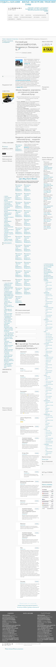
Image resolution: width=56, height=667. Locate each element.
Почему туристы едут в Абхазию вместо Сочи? (9, 306)
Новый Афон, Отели (49, 415)
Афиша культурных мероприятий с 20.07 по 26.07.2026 (8, 351)
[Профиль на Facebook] (12, 9)
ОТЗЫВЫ (16, 17)
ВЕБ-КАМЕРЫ (36, 17)
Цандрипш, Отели (49, 294)
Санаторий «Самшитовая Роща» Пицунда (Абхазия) (8, 355)
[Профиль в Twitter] (10, 9)
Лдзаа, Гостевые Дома (49, 381)
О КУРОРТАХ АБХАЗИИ (48, 264)
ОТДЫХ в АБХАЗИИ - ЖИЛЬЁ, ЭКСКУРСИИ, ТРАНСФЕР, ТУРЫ (28, 3)
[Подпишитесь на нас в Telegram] (13, 8)
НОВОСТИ (16, 15)
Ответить (37, 351)
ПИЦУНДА (46, 355)
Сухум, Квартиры (48, 439)
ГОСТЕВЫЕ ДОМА (24, 52)
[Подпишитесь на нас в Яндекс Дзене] (14, 8)
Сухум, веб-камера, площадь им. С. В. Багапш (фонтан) (8, 284)
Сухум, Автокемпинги (49, 442)
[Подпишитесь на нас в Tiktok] (9, 9)
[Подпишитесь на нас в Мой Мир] (16, 8)
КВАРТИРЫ (5, 626)
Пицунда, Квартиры (49, 370)
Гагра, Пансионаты (49, 336)
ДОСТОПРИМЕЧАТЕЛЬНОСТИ (39, 15)
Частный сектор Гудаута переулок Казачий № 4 (27, 605)
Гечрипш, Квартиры (49, 288)
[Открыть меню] (47, 13)
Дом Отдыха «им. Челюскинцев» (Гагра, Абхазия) (48, 185)
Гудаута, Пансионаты (49, 388)
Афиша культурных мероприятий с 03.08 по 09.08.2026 (8, 330)
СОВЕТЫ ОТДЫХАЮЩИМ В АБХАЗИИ (7, 221)
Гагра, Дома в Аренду (49, 342)
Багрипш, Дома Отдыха (49, 307)
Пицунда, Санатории (49, 358)
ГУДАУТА (46, 385)
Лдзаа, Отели (48, 376)
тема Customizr (30, 645)
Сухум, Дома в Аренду (49, 441)
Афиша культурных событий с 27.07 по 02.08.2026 (8, 347)
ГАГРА (45, 331)
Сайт (16, 336)
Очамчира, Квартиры (49, 451)
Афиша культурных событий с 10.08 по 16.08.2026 (8, 298)
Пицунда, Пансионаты (49, 357)
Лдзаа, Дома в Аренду (49, 384)
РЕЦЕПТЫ (19, 19)
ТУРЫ (22, 15)
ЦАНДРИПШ (29, 52)
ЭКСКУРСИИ (28, 15)
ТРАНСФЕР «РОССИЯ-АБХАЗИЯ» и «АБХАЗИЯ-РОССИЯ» (9, 234)
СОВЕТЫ (10, 17)
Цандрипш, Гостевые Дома (12, 39)
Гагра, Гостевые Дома (49, 339)
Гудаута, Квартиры (49, 396)
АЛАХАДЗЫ (46, 343)
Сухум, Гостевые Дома (49, 438)
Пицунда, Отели (48, 360)
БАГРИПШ (46, 306)
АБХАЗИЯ (10, 15)
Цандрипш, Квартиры (49, 301)
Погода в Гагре (45, 459)
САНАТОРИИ (16, 635)
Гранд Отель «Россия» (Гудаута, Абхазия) (8, 302)
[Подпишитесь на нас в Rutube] (20, 8)
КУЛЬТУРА (44, 17)
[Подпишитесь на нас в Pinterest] (21, 8)
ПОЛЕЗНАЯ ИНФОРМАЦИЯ (26, 17)
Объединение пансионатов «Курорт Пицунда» (48, 177)
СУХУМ (45, 429)
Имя (16, 327)
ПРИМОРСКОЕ (47, 400)
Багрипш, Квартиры (49, 315)
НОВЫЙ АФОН (47, 414)
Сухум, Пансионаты (49, 433)
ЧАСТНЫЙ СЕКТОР (12, 639)
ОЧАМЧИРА (4, 631)
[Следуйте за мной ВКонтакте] (9, 8)
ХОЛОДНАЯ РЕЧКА (6, 638)
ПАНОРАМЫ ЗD (11, 19)
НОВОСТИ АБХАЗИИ (8, 201)
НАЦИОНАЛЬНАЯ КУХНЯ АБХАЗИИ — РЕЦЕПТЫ (8, 214)
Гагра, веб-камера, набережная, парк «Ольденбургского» (8, 315)
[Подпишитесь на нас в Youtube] (18, 8)
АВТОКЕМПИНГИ (12, 615)
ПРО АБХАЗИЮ (7, 203)
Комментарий (18, 314)
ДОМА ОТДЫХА (10, 622)
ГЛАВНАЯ (6, 196)
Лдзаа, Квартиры (48, 382)
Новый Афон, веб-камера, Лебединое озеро (8, 311)
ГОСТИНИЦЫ (9, 621)
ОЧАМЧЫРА (46, 444)
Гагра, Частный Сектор (49, 337)
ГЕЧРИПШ (46, 280)
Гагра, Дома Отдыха (49, 334)
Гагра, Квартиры (48, 340)
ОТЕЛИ (8, 629)
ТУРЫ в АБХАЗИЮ (7, 197)
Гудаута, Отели (48, 387)
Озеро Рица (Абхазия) (9, 332)
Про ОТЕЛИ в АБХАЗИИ (48, 265)
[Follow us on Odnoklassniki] (11, 8)
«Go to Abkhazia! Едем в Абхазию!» (28, 179)
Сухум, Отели (48, 430)
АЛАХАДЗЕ (5, 616)
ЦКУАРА (4, 639)
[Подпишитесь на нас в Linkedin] (13, 9)
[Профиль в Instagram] (15, 9)
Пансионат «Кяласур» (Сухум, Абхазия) (8, 342)
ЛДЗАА (45, 375)
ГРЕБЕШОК (46, 319)
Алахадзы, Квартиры (49, 351)
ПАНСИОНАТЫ (5, 632)
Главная (4, 39)
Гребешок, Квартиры (49, 327)
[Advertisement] (28, 28)
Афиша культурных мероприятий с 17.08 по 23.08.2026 (8, 288)
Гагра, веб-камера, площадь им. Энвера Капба (8, 338)
